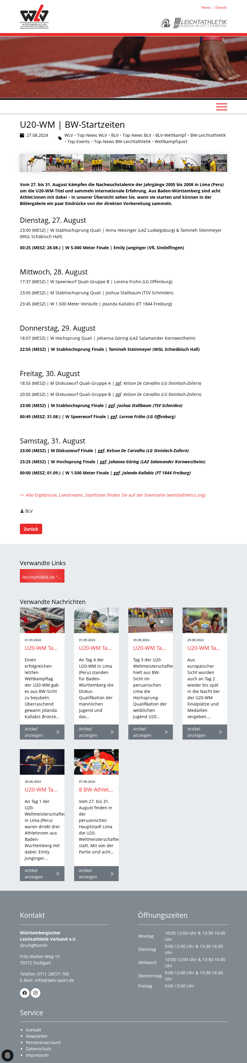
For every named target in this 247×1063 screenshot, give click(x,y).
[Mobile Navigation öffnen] (221, 106)
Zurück (31, 529)
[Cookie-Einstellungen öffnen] (8, 1055)
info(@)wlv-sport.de (54, 980)
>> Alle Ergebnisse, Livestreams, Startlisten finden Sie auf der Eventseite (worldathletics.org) (112, 495)
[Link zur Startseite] (34, 16)
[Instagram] (35, 993)
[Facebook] (25, 993)
